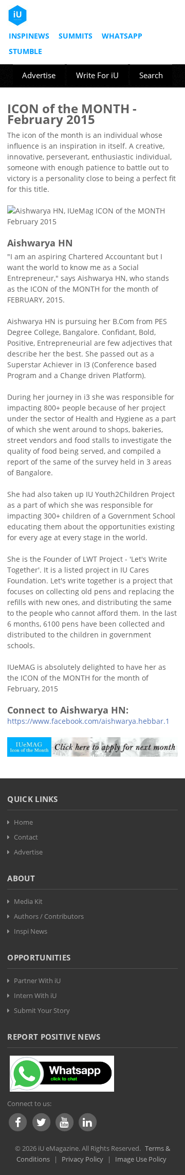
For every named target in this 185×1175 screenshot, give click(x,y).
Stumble (25, 51)
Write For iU (97, 75)
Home (23, 822)
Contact (26, 837)
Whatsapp (122, 36)
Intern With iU (35, 995)
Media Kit (28, 901)
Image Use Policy (140, 1159)
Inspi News (30, 931)
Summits (75, 36)
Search (151, 75)
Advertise (38, 75)
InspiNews (29, 36)
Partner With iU (37, 980)
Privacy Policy (82, 1159)
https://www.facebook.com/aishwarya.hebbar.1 (88, 721)
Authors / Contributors (49, 916)
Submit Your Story (42, 1010)
